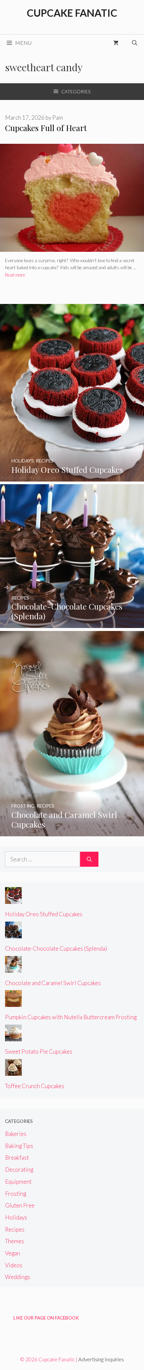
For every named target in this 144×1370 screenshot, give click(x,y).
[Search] (89, 859)
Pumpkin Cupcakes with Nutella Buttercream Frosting (71, 1017)
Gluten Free (19, 1205)
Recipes (14, 1229)
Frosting (15, 1193)
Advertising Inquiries (101, 1359)
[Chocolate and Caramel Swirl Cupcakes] (72, 831)
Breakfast (17, 1157)
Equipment (18, 1181)
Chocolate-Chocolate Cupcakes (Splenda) (56, 948)
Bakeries (15, 1133)
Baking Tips (19, 1145)
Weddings (17, 1276)
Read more (15, 275)
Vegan (12, 1253)
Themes (14, 1241)
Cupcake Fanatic (72, 13)
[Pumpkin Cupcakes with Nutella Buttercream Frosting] (13, 1002)
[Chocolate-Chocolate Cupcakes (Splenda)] (72, 623)
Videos (13, 1265)
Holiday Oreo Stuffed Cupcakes (43, 914)
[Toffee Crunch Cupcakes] (13, 1071)
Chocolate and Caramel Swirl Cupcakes (53, 982)
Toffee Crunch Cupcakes (34, 1085)
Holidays (16, 1217)
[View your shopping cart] (115, 42)
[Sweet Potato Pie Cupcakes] (13, 1036)
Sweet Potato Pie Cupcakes (38, 1051)
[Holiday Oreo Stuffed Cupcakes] (72, 477)
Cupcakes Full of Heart (46, 127)
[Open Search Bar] (134, 42)
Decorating (19, 1169)
